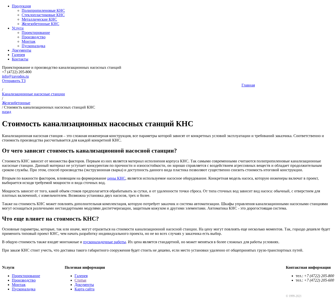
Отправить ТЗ (14, 81)
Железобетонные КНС (40, 24)
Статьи (80, 280)
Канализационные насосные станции (33, 94)
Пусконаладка (33, 46)
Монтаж (28, 41)
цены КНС (116, 178)
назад (6, 112)
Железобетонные (16, 103)
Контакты (20, 59)
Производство (34, 37)
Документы (21, 50)
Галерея (18, 55)
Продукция (21, 6)
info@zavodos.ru (15, 76)
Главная (248, 85)
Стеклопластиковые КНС (43, 15)
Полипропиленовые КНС (43, 10)
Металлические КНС (39, 19)
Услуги (18, 28)
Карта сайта (84, 289)
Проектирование (36, 32)
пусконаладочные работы (104, 242)
